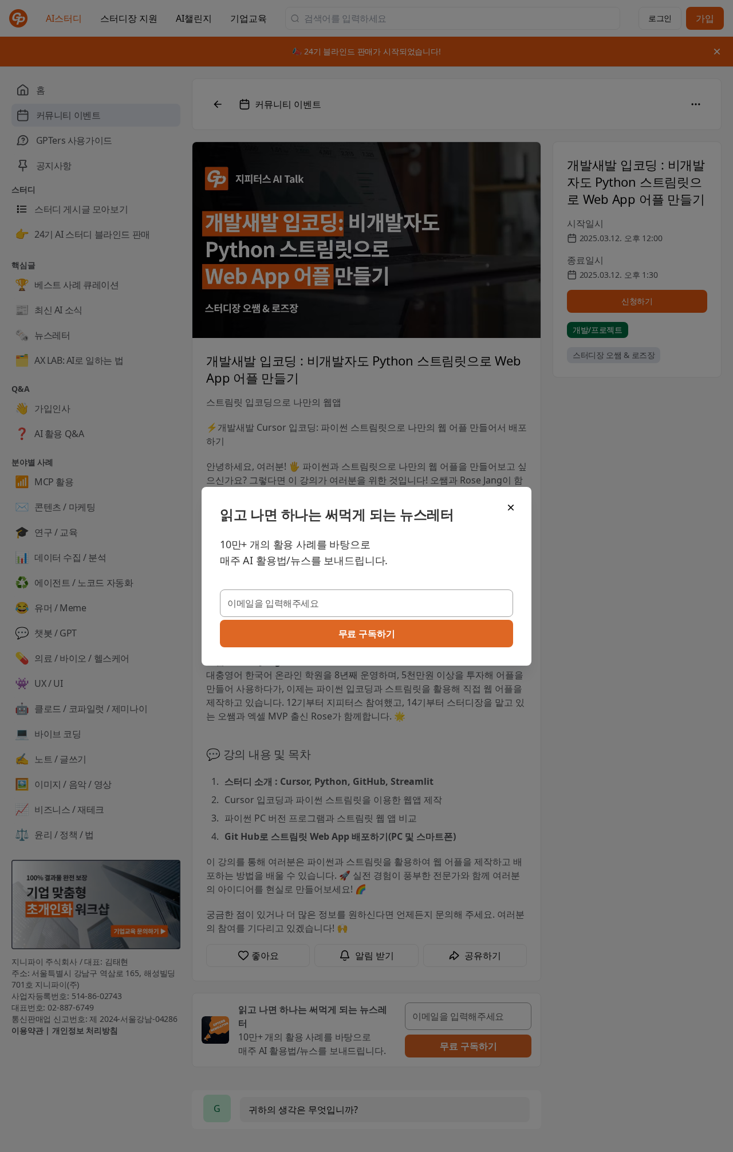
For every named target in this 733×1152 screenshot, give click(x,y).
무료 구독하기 (366, 633)
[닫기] (510, 507)
